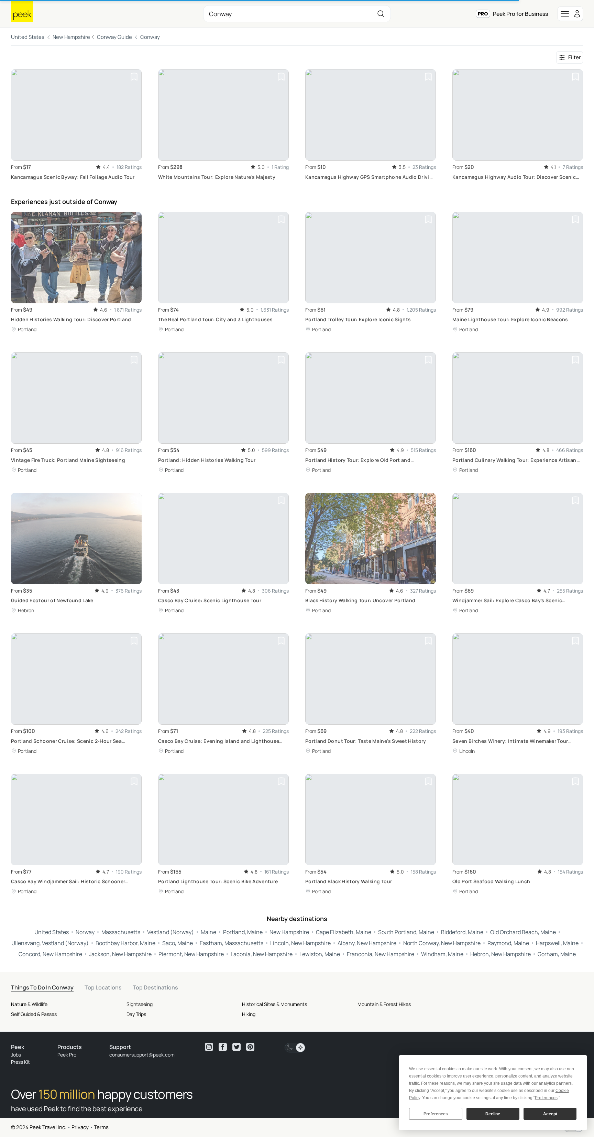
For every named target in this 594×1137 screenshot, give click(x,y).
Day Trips (136, 1014)
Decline (492, 1114)
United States (27, 37)
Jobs (16, 1054)
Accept (550, 1114)
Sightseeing (139, 1004)
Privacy (80, 1127)
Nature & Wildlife (29, 1004)
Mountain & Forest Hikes (384, 1004)
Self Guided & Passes (34, 1014)
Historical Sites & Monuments (274, 1004)
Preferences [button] (546, 1097)
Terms (101, 1127)
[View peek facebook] (223, 1047)
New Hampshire (71, 37)
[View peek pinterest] (250, 1047)
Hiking (248, 1014)
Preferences (436, 1114)
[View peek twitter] (236, 1047)
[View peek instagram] (209, 1047)
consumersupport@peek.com (142, 1054)
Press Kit (20, 1062)
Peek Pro (66, 1054)
